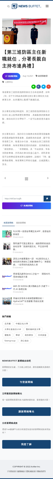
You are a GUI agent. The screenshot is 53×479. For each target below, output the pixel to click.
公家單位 (9, 82)
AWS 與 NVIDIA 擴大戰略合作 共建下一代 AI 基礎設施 (31, 287)
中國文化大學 (22, 323)
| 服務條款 (20, 471)
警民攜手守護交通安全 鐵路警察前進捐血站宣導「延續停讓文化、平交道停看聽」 (31, 246)
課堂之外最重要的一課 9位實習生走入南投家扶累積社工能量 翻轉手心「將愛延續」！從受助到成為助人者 (32, 261)
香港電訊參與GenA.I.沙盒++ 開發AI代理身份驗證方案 (31, 275)
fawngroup (10, 340)
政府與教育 (43, 76)
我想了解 (26, 444)
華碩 (18, 335)
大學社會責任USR (13, 329)
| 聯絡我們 (40, 471)
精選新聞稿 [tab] (8, 222)
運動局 (8, 335)
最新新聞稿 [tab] (21, 222)
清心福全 (25, 340)
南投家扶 (29, 335)
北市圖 (8, 323)
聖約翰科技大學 (33, 329)
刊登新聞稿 (26, 382)
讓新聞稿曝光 (26, 411)
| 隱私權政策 (30, 471)
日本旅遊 (42, 335)
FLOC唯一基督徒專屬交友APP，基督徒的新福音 (32, 233)
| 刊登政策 (11, 471)
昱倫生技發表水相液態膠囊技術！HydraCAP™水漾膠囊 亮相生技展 (28, 300)
